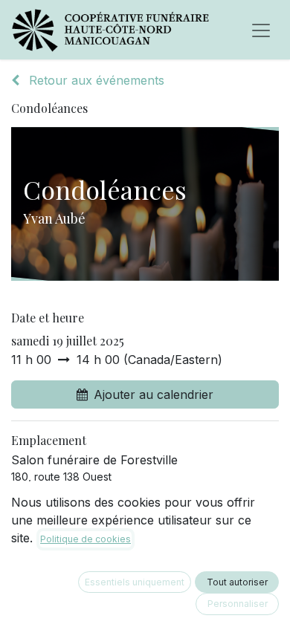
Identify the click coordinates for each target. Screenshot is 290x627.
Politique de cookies (85, 539)
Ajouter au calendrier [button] (153, 394)
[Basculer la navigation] (261, 29)
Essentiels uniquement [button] (134, 582)
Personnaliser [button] (237, 603)
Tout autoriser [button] (237, 582)
